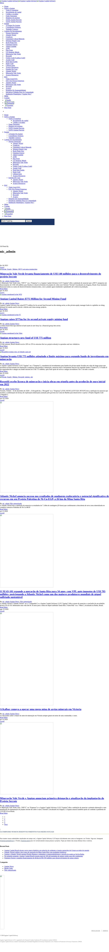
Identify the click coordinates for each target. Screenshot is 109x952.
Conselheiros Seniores (16, 136)
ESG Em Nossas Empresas (18, 189)
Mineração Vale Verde (20, 162)
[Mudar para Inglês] (8, 100)
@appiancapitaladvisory (7, 841)
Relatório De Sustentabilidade (19, 199)
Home (6, 115)
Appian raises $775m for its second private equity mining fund (34, 319)
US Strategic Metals (19, 160)
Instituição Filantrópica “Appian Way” (21, 202)
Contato (7, 206)
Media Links (8, 868)
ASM (14, 157)
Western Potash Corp (20, 149)
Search (29, 221)
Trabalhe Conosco (15, 138)
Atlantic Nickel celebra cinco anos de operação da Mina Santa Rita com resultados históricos (35, 852)
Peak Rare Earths (18, 170)
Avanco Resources (19, 176)
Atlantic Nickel (18, 143)
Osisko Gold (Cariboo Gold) (22, 166)
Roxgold (16, 164)
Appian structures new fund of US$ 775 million (25, 337)
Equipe (6, 132)
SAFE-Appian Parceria (16, 128)
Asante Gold (17, 168)
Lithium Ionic (17, 174)
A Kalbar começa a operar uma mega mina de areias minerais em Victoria (40, 709)
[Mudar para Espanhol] (9, 105)
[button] (2, 3)
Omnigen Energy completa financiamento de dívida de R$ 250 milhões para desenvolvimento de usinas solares (41, 858)
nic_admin (5, 281)
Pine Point (16, 159)
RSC (6, 185)
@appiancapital (25, 841)
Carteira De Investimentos (13, 140)
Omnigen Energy (18, 153)
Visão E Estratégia (15, 119)
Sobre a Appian (9, 117)
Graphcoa (16, 145)
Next (6, 824)
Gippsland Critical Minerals (22, 147)
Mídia (6, 204)
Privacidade (95, 930)
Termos (105, 930)
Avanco (15, 197)
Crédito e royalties (19, 122)
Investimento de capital (20, 120)
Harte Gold (16, 172)
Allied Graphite (18, 155)
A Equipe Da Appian (16, 134)
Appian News (14, 281)
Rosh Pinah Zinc (18, 151)
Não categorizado (16, 503)
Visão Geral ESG (14, 187)
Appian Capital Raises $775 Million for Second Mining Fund (33, 298)
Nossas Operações (15, 141)
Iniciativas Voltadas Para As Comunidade (22, 200)
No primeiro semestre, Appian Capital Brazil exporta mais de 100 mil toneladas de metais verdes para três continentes (43, 856)
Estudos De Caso (14, 178)
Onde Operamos (14, 124)
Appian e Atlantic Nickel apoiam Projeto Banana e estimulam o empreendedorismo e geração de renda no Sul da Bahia (44, 854)
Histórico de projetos (15, 126)
